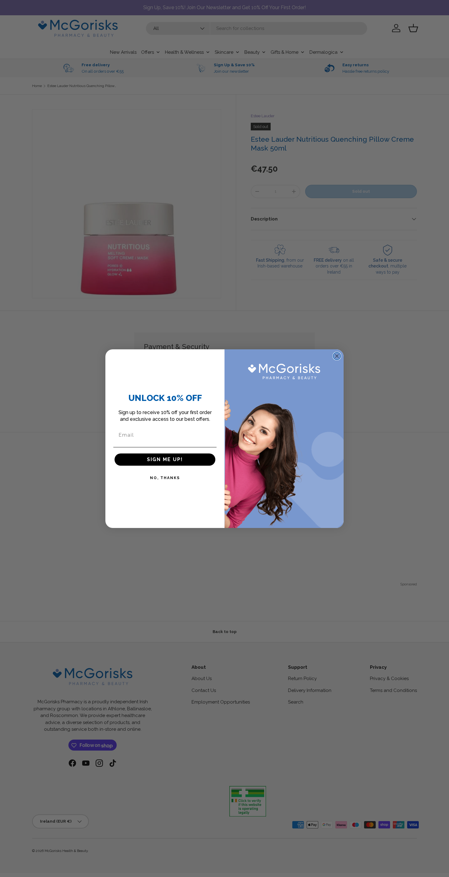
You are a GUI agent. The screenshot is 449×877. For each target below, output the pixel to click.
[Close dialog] (337, 356)
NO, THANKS (165, 478)
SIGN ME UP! (165, 459)
